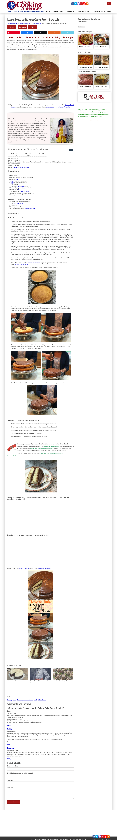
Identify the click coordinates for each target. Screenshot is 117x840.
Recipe (12, 27)
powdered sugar (30, 208)
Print (32, 27)
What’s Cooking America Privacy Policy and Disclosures (72, 839)
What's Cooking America (15, 23)
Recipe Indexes (57, 11)
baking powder (24, 191)
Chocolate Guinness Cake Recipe (16, 681)
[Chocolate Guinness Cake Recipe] (17, 674)
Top (112, 835)
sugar (17, 179)
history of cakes (24, 568)
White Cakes (42, 700)
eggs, (12, 182)
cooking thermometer (21, 264)
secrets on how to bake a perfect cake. (58, 107)
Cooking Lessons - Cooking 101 (27, 700)
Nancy (9, 729)
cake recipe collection (44, 568)
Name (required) (12, 766)
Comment (10, 787)
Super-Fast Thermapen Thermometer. (51, 453)
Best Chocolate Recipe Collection (62, 681)
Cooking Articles (84, 11)
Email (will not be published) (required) (20, 773)
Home (48, 11)
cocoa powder (18, 203)
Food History (71, 11)
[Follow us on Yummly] (87, 3)
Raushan (10, 748)
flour (23, 188)
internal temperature (34, 263)
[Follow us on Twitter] (75, 3)
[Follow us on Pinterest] (81, 3)
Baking (38, 23)
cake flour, (21, 186)
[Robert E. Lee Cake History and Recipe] (40, 674)
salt (19, 189)
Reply (9, 725)
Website (10, 780)
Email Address (82, 21)
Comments (22, 27)
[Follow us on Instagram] (78, 3)
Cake (14, 700)
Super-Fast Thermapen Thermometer (42, 448)
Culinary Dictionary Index (102, 11)
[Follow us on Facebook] (72, 3)
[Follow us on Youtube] (84, 3)
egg (11, 181)
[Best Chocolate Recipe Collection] (63, 674)
